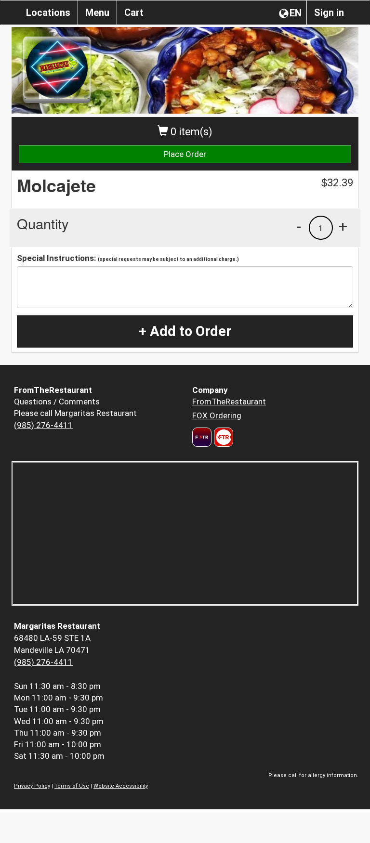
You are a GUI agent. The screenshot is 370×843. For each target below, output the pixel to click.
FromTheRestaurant (229, 401)
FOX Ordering (216, 415)
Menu (97, 12)
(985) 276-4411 (43, 425)
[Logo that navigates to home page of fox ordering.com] (222, 437)
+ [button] (343, 226)
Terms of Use (71, 786)
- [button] (298, 226)
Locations (48, 12)
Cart (134, 12)
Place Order (185, 154)
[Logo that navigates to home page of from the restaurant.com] (201, 437)
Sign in (329, 12)
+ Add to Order (185, 331)
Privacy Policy (32, 786)
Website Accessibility (120, 786)
